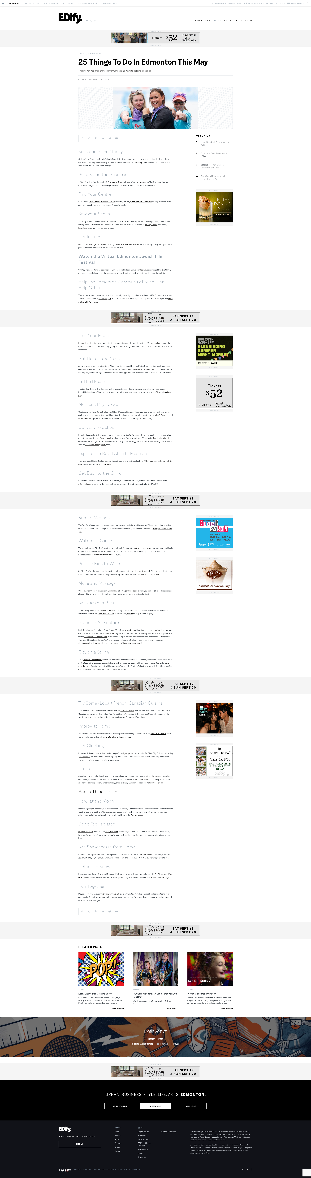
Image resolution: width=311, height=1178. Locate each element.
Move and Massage (97, 583)
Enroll (103, 444)
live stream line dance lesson (127, 244)
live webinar (141, 182)
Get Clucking (91, 746)
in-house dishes (127, 710)
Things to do (94, 54)
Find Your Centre (95, 194)
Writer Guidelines (168, 1131)
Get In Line (89, 237)
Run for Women (94, 517)
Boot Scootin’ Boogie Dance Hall (92, 244)
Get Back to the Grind (100, 473)
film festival (141, 270)
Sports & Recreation (143, 1043)
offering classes (84, 484)
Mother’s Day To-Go (98, 404)
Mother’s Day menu (161, 415)
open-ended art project (154, 630)
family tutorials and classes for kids (116, 737)
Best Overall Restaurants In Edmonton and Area (213, 178)
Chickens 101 (84, 756)
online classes (132, 591)
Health (151, 1038)
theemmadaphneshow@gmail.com (92, 643)
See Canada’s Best (96, 603)
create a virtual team (141, 548)
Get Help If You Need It (101, 358)
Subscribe (14, 3)
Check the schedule (106, 613)
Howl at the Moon (96, 801)
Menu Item (165, 1128)
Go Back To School (97, 427)
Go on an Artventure (98, 622)
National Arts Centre (105, 610)
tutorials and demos (141, 779)
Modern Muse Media (87, 343)
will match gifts (105, 298)
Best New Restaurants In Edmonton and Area (212, 166)
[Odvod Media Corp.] (65, 1170)
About (140, 1153)
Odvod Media (135, 1169)
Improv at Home (94, 726)
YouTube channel (146, 854)
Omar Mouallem (106, 438)
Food (208, 21)
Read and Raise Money (100, 151)
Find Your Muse (93, 335)
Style (239, 21)
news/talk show (111, 831)
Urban (198, 21)
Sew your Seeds (94, 214)
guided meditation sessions (140, 201)
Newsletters (143, 1149)
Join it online (155, 343)
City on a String (93, 652)
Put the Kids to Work (99, 563)
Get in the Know (94, 866)
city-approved (128, 753)
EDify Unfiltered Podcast (144, 1144)
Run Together (91, 886)
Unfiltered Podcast (88, 3)
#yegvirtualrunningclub (109, 894)
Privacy (121, 1169)
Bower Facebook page (160, 877)
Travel (176, 1043)
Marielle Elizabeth (85, 831)
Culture (228, 21)
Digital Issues (51, 3)
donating (138, 162)
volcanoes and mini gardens (147, 574)
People (248, 21)
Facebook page (137, 815)
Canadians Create (154, 776)
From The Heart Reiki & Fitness (102, 201)
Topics (118, 1128)
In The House (91, 381)
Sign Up (80, 1144)
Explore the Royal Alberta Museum (112, 453)
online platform (139, 571)
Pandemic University (162, 438)
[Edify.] (70, 18)
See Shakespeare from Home (106, 847)
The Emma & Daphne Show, (96, 636)
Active (217, 21)
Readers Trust (110, 3)
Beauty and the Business (102, 174)
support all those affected (104, 555)
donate (130, 613)
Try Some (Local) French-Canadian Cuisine (120, 703)
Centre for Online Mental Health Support (141, 369)
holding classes (151, 224)
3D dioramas (150, 461)
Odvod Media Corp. (93, 1169)
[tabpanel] (155, 1100)
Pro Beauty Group (115, 182)
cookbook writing (92, 444)
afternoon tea (84, 418)
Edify (140, 1128)
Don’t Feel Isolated (96, 824)
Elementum (112, 591)
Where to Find (31, 3)
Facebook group (156, 783)
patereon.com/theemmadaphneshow (125, 643)
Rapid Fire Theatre (158, 733)
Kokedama (82, 228)
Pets (160, 1038)
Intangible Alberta (103, 464)
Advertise (68, 3)
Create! (85, 768)
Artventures (130, 630)
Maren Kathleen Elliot (92, 659)
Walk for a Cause (95, 540)
